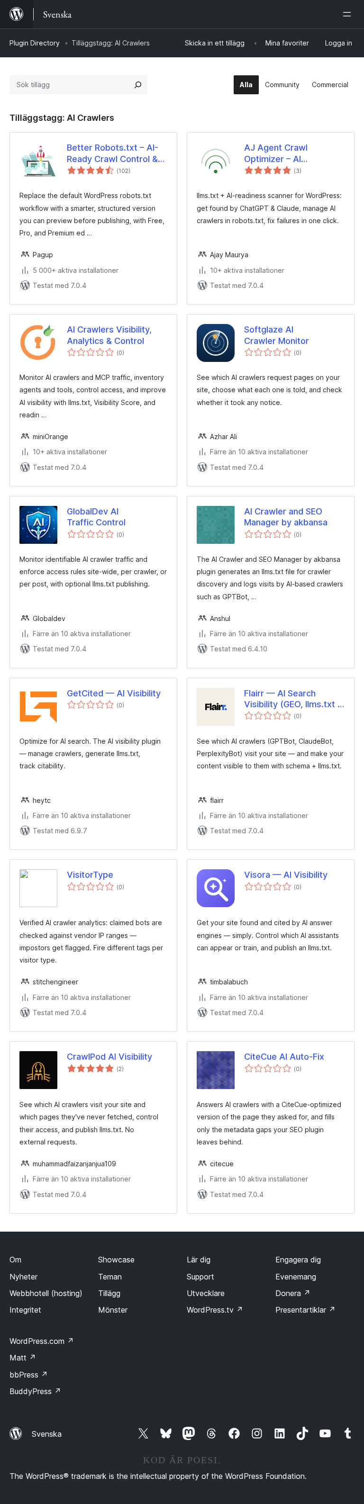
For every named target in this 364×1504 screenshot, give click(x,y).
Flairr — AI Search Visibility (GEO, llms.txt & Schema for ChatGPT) (293, 699)
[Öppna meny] (349, 14)
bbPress (28, 1374)
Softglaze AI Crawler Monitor (276, 334)
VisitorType (90, 875)
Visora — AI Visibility (286, 875)
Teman (110, 1276)
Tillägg (109, 1293)
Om (15, 1259)
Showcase (116, 1259)
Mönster (112, 1310)
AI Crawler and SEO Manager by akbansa (286, 516)
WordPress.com (41, 1341)
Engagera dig (298, 1259)
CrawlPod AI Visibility (109, 1057)
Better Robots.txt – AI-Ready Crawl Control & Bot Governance (112, 153)
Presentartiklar (305, 1310)
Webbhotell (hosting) (45, 1293)
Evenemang (295, 1276)
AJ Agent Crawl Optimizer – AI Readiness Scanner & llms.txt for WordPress (290, 153)
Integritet (25, 1310)
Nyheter (23, 1276)
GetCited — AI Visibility (114, 693)
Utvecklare (206, 1293)
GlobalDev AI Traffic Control (96, 516)
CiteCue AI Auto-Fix (284, 1057)
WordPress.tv (215, 1310)
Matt (22, 1357)
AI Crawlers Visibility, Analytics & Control (109, 334)
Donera (292, 1293)
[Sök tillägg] (137, 84)
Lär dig (198, 1259)
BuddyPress (35, 1391)
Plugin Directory (34, 43)
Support (200, 1276)
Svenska (47, 1434)
